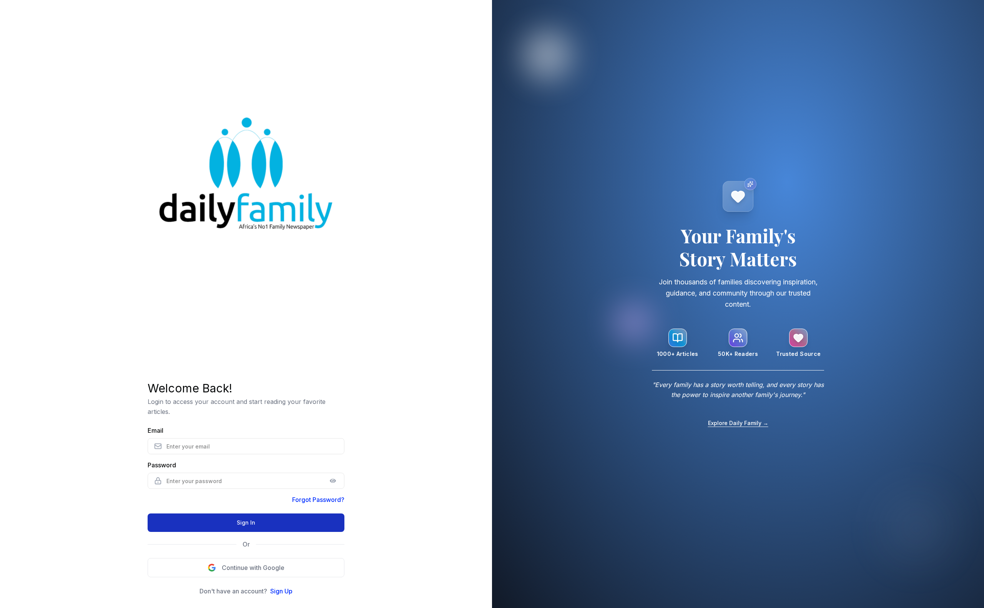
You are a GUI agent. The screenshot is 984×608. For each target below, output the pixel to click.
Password (162, 465)
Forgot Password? (318, 499)
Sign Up (281, 591)
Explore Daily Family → (738, 423)
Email (155, 430)
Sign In (246, 522)
